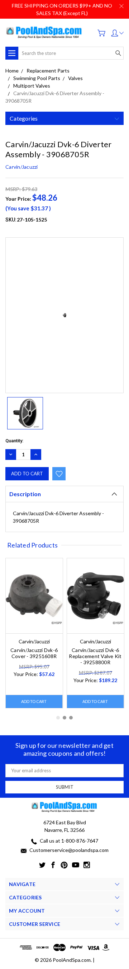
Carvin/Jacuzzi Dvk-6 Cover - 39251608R (34, 653)
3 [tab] (71, 717)
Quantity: (14, 440)
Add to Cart (34, 701)
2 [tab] (64, 717)
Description (25, 493)
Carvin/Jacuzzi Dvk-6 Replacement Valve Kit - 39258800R (95, 656)
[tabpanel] (34, 633)
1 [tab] (58, 717)
